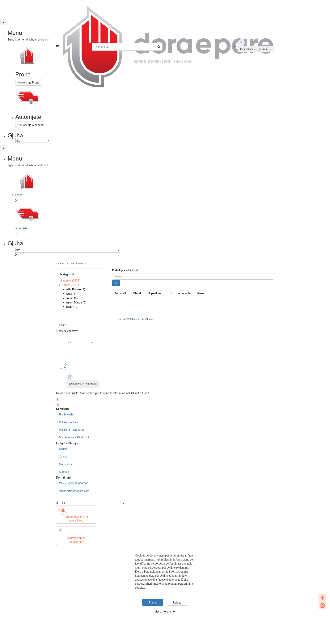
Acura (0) (72, 298)
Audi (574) (72, 293)
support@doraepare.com (74, 491)
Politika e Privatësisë (71, 430)
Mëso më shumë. (165, 611)
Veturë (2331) (70, 284)
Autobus (64, 472)
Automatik (121, 293)
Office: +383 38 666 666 (73, 483)
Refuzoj (177, 602)
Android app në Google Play (76, 540)
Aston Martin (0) (76, 302)
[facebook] (322, 598)
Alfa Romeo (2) (75, 289)
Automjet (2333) (70, 280)
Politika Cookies (68, 422)
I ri (169, 293)
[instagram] (322, 605)
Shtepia (60, 263)
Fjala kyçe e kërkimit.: (126, 270)
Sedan (63, 449)
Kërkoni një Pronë (28, 82)
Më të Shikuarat (79, 263)
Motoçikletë (66, 464)
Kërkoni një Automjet (30, 125)
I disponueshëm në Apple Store (76, 518)
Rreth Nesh (66, 414)
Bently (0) (72, 306)
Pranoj (153, 602)
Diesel (137, 293)
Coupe (63, 456)
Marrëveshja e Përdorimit (74, 437)
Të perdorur (154, 293)
